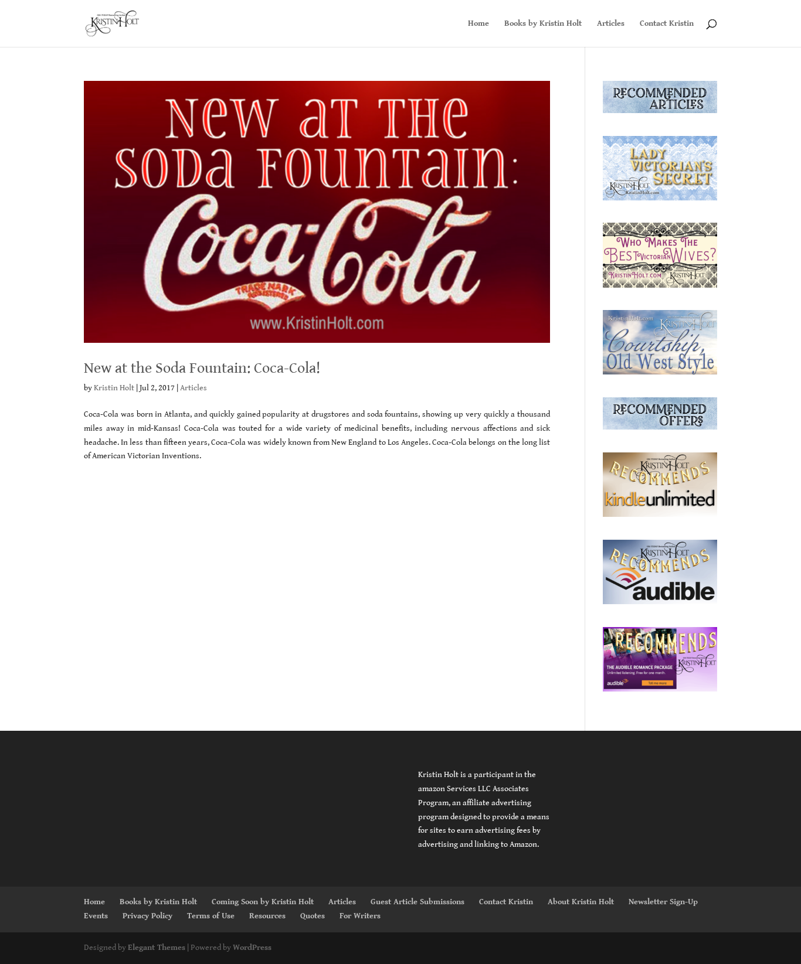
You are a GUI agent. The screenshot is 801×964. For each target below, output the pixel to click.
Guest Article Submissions (417, 902)
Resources (267, 916)
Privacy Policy (147, 916)
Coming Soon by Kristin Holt (263, 902)
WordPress (252, 947)
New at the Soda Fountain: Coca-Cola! (202, 368)
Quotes (312, 916)
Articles (610, 23)
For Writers (360, 916)
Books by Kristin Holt (543, 23)
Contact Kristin (667, 23)
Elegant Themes (156, 947)
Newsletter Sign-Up (663, 902)
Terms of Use (211, 916)
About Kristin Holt (581, 902)
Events (96, 916)
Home (478, 23)
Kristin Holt (114, 388)
